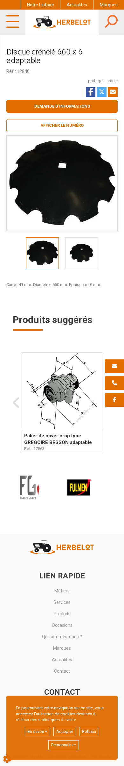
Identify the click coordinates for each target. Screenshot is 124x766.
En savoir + (37, 731)
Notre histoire (40, 4)
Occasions (62, 625)
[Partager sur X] (102, 92)
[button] (62, 125)
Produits (62, 613)
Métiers (62, 590)
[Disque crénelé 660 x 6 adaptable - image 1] (42, 253)
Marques (109, 4)
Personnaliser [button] (63, 744)
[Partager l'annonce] (113, 92)
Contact (62, 671)
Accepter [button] (64, 731)
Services (62, 602)
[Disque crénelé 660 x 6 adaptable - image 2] (81, 253)
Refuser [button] (89, 731)
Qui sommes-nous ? (62, 636)
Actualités (77, 4)
